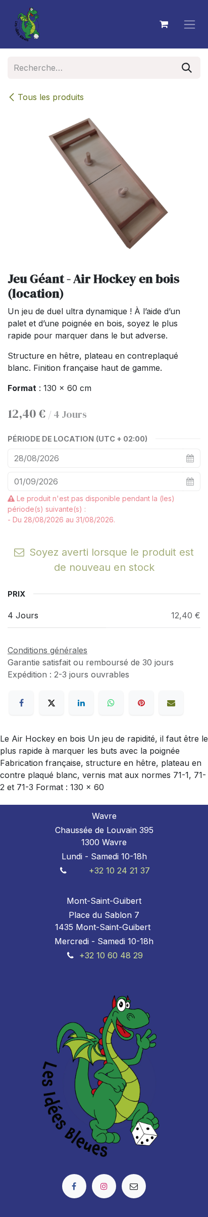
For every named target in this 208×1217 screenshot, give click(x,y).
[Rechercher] (186, 68)
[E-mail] (171, 703)
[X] (51, 703)
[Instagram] (104, 1186)
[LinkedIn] (81, 703)
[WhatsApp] (111, 703)
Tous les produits (51, 97)
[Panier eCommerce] (163, 24)
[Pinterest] (141, 703)
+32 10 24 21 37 (119, 870)
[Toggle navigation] (189, 24)
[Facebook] (21, 703)
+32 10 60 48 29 (111, 955)
